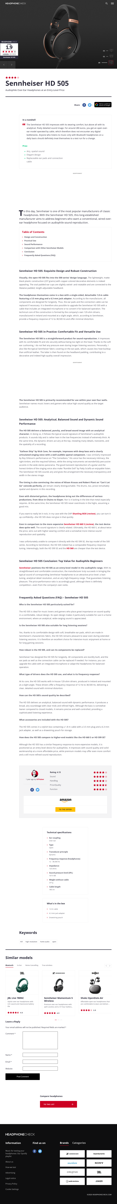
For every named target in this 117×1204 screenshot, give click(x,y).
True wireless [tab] (47, 965)
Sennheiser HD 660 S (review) (79, 524)
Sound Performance (33, 244)
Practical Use (30, 240)
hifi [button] (21, 942)
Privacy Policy (11, 1183)
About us (9, 1161)
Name (8, 1055)
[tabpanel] (86, 1167)
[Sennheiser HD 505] (58, 34)
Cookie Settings (12, 1189)
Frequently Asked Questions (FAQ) (39, 255)
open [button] (54, 942)
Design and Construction (35, 237)
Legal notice (10, 1178)
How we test (10, 1167)
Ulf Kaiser (40, 779)
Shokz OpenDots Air (92, 998)
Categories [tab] (79, 1142)
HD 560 (70, 548)
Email (8, 1062)
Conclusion (29, 251)
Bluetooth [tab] (9, 965)
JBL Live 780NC (16, 998)
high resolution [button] (31, 942)
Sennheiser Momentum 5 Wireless (58, 999)
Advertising (10, 1172)
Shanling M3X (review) (84, 513)
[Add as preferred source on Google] (103, 105)
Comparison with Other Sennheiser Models (44, 248)
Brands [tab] (64, 1142)
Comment (10, 1033)
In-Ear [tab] (19, 965)
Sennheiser (25, 567)
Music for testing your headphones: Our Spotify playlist (16, 1154)
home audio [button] (44, 942)
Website (8, 1068)
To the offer (65, 809)
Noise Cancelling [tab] (31, 965)
